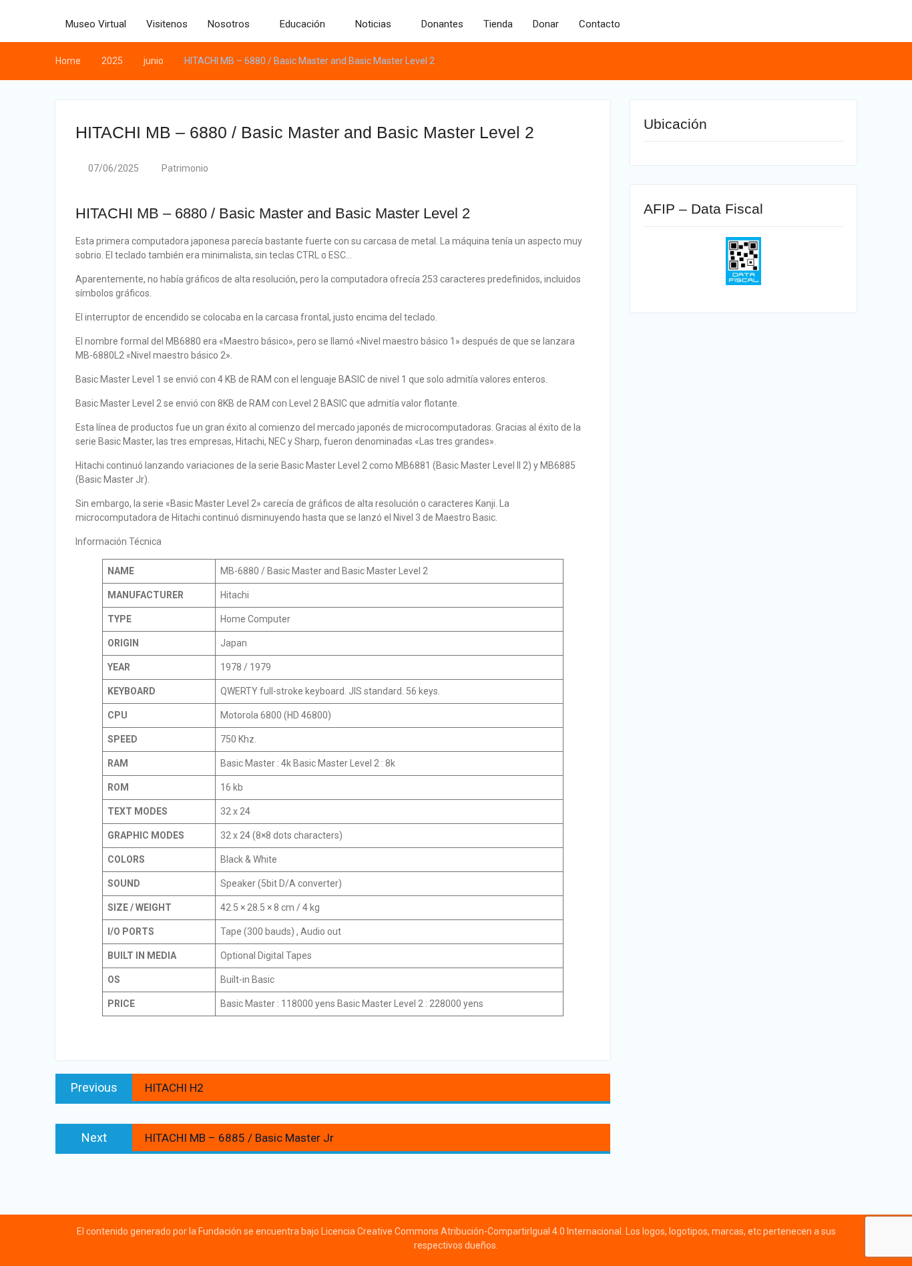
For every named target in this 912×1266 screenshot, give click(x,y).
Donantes (442, 24)
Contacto (599, 24)
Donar (546, 24)
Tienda (498, 24)
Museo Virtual (95, 24)
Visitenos (167, 24)
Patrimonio (185, 168)
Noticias (373, 24)
